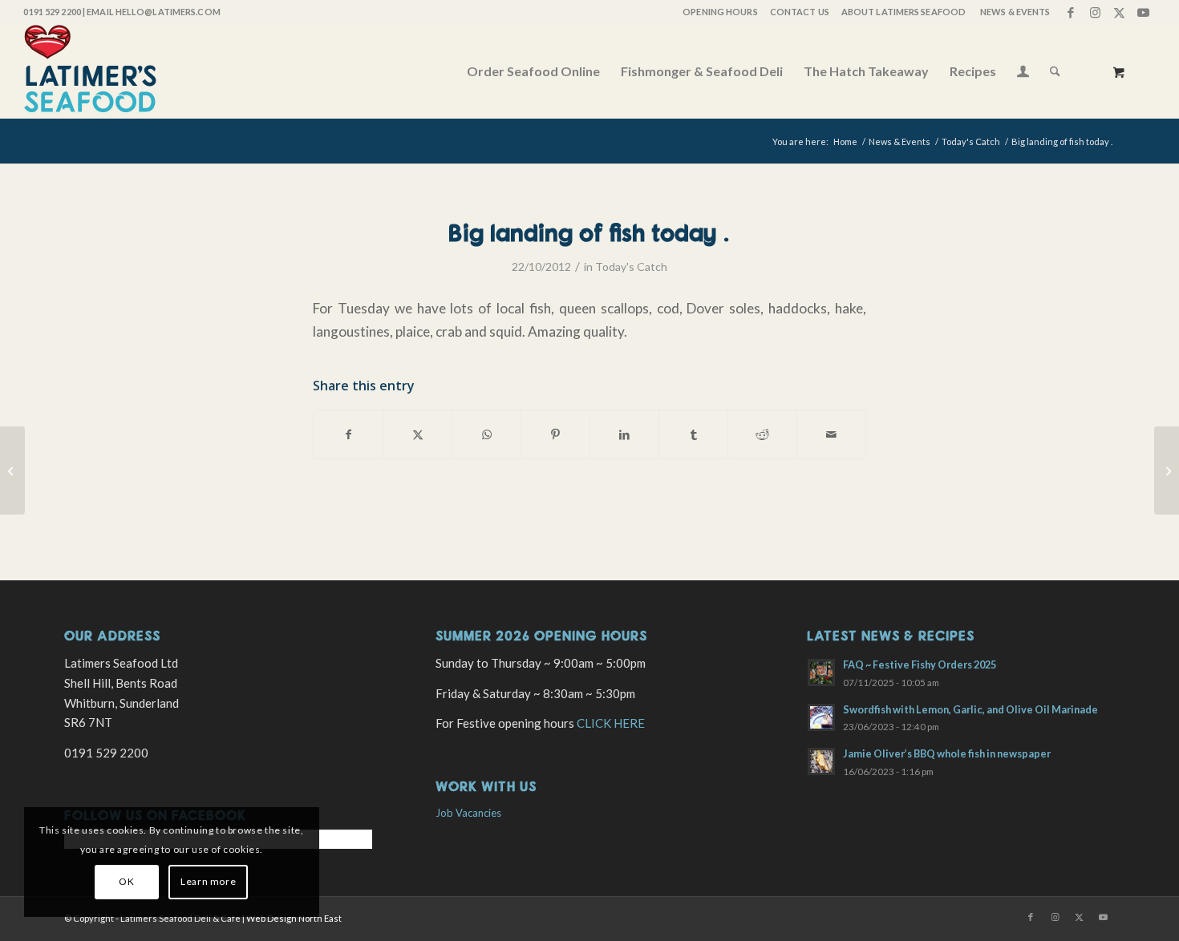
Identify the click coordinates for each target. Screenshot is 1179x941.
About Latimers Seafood (903, 11)
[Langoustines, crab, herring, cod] (12, 470)
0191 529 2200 (51, 11)
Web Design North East (294, 918)
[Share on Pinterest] (555, 434)
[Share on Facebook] (348, 434)
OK (126, 881)
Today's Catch (631, 266)
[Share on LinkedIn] (624, 434)
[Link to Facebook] (1071, 12)
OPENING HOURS (720, 11)
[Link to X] (1119, 12)
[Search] (1055, 71)
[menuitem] (719, 12)
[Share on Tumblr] (693, 434)
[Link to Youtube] (1144, 12)
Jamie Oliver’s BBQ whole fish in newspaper (947, 753)
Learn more (208, 881)
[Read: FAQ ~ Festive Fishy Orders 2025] (821, 672)
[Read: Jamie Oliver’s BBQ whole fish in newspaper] (821, 761)
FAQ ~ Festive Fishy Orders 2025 (919, 664)
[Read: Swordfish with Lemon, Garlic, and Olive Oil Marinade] (821, 717)
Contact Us (799, 11)
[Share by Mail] (831, 434)
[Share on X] (417, 434)
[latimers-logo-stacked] (90, 71)
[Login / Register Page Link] (1023, 72)
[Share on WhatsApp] (486, 434)
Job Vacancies (468, 812)
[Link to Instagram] (1095, 12)
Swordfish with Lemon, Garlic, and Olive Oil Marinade (970, 709)
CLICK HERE (611, 723)
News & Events (1015, 11)
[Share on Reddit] (762, 434)
